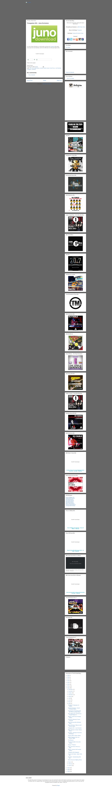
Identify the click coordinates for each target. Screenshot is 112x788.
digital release (36, 68)
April (69, 703)
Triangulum (52, 46)
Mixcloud (80, 471)
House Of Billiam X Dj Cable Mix (73, 527)
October (70, 692)
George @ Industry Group (78, 33)
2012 (68, 686)
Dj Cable (75, 471)
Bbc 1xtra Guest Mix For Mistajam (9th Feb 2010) (75, 592)
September (70, 694)
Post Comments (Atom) (47, 83)
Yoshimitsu (34, 69)
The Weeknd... (71, 740)
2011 (68, 687)
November (70, 691)
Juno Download (58, 68)
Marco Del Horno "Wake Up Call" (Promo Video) (75, 726)
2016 (68, 680)
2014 (68, 682)
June (69, 700)
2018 (68, 677)
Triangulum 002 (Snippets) (73, 752)
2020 (68, 675)
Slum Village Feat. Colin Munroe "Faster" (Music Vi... (74, 714)
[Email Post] (43, 66)
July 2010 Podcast (69, 499)
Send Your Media (70, 78)
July (69, 698)
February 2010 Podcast (71, 504)
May (69, 701)
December (70, 689)
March (69, 762)
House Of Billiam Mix (70, 497)
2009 (68, 769)
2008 (68, 771)
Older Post (59, 80)
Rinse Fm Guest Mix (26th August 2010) (74, 550)
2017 (68, 678)
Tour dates (68, 47)
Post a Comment (32, 74)
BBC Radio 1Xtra (81, 26)
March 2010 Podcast (70, 503)
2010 (68, 767)
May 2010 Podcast (70, 501)
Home (44, 80)
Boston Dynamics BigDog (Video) (75, 759)
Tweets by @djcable (70, 72)
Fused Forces (52, 68)
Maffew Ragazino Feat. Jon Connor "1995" (73, 738)
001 (30, 68)
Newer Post (29, 80)
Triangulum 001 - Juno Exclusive (74, 728)
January (70, 765)
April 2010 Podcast (70, 502)
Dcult (33, 68)
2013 (68, 684)
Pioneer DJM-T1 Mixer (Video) (74, 735)
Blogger (58, 785)
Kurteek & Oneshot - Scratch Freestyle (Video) (74, 708)
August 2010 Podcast (70, 498)
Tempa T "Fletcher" (72, 744)
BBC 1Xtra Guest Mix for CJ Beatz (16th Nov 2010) (74, 569)
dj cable (41, 68)
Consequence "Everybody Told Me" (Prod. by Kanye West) (74, 711)
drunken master (46, 68)
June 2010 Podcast (70, 500)
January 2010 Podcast (70, 505)
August (69, 696)
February (70, 763)
